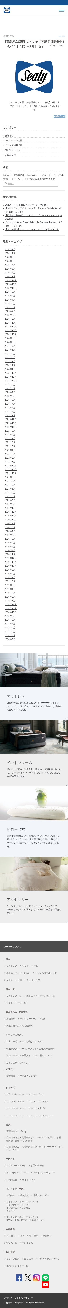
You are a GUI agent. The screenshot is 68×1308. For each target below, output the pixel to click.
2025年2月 (10, 319)
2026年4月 (10, 265)
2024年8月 (10, 342)
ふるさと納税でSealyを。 (19, 1062)
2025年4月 (10, 311)
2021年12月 (11, 465)
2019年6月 (10, 581)
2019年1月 (10, 600)
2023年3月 (10, 407)
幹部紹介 (47, 1235)
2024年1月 (10, 369)
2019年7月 (10, 577)
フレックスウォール (16, 1108)
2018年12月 (11, 604)
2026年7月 (10, 253)
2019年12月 (11, 558)
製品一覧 (10, 989)
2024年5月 (10, 353)
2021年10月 (11, 473)
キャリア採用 (12, 1258)
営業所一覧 (11, 1242)
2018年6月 (10, 627)
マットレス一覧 (14, 995)
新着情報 (10, 1075)
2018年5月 (10, 631)
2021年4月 (10, 496)
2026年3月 (10, 269)
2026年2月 (10, 272)
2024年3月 (10, 361)
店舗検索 (10, 1018)
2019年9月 (10, 570)
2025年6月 (10, 303)
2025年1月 (10, 323)
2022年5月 (10, 446)
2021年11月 (11, 469)
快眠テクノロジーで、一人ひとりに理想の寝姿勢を (31, 1048)
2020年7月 (10, 531)
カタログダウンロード (17, 1172)
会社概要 (10, 1235)
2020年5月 (10, 539)
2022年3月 (10, 454)
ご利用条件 (11, 1179)
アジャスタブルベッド (46, 972)
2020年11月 (11, 515)
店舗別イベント (12, 150)
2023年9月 (10, 384)
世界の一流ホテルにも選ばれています (24, 1041)
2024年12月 (11, 326)
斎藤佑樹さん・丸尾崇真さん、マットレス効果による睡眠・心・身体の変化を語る (33, 1139)
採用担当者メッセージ (49, 1258)
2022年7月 (10, 438)
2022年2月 (10, 458)
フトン (9, 979)
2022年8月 (10, 434)
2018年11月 (11, 608)
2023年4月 (10, 404)
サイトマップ (28, 1179)
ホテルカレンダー (28, 1075)
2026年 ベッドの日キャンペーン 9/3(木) (26, 205)
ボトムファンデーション (18, 972)
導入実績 (24, 1195)
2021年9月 (10, 477)
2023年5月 (10, 400)
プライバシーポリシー (44, 1172)
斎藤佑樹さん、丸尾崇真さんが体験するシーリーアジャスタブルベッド (34, 1148)
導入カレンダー (41, 1195)
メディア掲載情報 (13, 145)
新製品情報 (10, 155)
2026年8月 (10, 249)
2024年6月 (10, 350)
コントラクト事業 (14, 1188)
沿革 (22, 1235)
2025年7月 (10, 299)
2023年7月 (10, 392)
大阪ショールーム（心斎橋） (20, 1025)
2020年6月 (10, 535)
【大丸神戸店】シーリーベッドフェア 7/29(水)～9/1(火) (32, 229)
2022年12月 (11, 419)
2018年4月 (10, 635)
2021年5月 (10, 492)
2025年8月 (10, 295)
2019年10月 (11, 566)
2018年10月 (11, 612)
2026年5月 (10, 261)
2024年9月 (10, 338)
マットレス (11, 965)
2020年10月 (11, 519)
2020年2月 (10, 550)
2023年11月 (11, 377)
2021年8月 (10, 481)
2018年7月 (10, 623)
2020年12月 (11, 512)
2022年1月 (10, 461)
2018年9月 (10, 616)
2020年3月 (10, 546)
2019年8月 (10, 573)
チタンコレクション (38, 1101)
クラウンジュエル (15, 1101)
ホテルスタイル (38, 1108)
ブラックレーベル (15, 1094)
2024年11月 (11, 330)
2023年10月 (11, 380)
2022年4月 (10, 450)
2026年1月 (10, 276)
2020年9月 (10, 523)
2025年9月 (10, 292)
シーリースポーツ (15, 1115)
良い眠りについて (44, 1055)
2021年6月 (10, 489)
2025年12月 (11, 280)
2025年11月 (11, 284)
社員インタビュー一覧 (17, 1265)
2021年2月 (10, 504)
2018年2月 (10, 639)
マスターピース (36, 1094)
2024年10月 (11, 334)
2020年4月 (10, 542)
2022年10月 (11, 427)
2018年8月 (10, 620)
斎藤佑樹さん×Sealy (16, 1131)
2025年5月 (10, 307)
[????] (59, 117)
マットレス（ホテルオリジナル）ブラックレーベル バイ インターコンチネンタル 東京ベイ (22, 1206)
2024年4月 (10, 357)
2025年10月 (11, 288)
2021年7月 (10, 485)
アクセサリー (35, 979)
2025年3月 (10, 315)
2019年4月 (10, 589)
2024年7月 (10, 346)
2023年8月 (10, 388)
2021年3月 (10, 500)
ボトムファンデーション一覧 (40, 995)
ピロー (21, 979)
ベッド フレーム (30, 965)
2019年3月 (10, 593)
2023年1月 (10, 415)
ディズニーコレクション (41, 1115)
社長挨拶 (33, 1235)
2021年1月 (10, 508)
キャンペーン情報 (13, 140)
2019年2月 (10, 597)
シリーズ (10, 1087)
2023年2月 (10, 411)
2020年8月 (10, 527)
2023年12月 (11, 373)
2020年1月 (10, 554)
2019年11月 (11, 562)
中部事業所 (27, 1242)
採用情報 (10, 1252)
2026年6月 (10, 257)
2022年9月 (10, 431)
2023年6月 (10, 396)
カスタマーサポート (16, 1165)
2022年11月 (11, 423)
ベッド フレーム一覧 (16, 1002)
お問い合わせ (37, 1165)
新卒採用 (28, 1258)
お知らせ (9, 135)
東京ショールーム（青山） (33, 1018)
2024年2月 (10, 365)
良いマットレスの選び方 (18, 1055)
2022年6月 (10, 442)
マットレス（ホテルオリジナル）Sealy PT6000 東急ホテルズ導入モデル (25, 1218)
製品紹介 (10, 1195)
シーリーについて (12, 946)
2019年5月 (10, 585)
